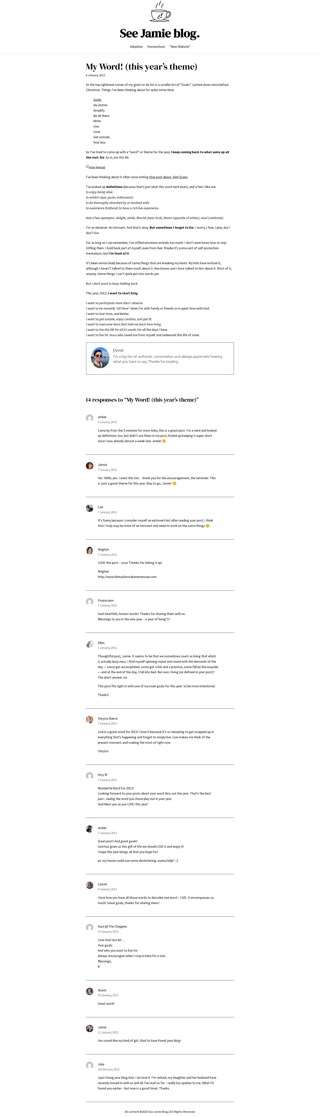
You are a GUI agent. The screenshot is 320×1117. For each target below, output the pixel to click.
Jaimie (102, 464)
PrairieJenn (106, 600)
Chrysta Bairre (107, 718)
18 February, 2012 (108, 1069)
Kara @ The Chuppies (112, 926)
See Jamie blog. (160, 33)
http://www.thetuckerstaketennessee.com (127, 577)
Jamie (102, 1027)
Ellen (101, 643)
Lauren (102, 884)
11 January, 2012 (108, 1032)
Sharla (102, 990)
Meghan (103, 549)
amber (102, 417)
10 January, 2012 (108, 931)
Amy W (102, 775)
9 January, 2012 (107, 889)
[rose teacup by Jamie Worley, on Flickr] (95, 167)
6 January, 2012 (107, 422)
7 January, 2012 (107, 470)
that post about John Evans (168, 177)
